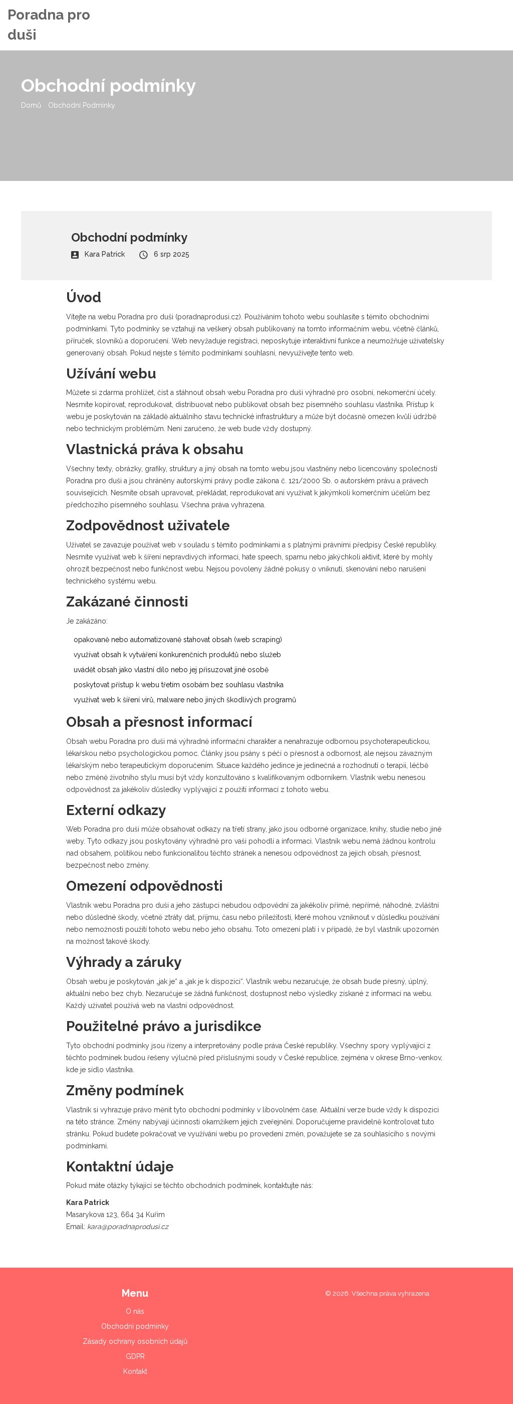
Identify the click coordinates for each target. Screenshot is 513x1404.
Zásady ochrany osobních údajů (135, 1341)
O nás (135, 1311)
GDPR (135, 1356)
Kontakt (135, 1371)
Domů (31, 105)
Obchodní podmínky (135, 1326)
